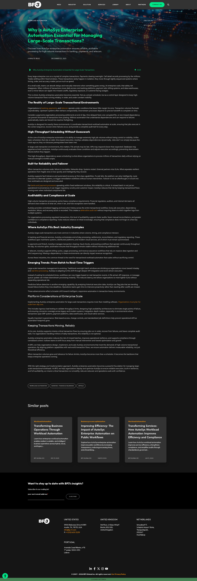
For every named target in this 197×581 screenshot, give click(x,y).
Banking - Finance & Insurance (63, 386)
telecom (64, 108)
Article (81, 386)
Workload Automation (38, 386)
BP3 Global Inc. (150, 25)
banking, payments (49, 108)
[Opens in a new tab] (90, 568)
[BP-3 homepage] (37, 4)
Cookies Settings (98, 579)
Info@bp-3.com (70, 530)
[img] (135, 70)
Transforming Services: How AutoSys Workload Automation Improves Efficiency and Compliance (145, 431)
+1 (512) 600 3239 (73, 532)
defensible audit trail (88, 210)
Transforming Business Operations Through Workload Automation (48, 429)
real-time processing (39, 271)
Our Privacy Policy (118, 574)
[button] (59, 4)
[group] (84, 70)
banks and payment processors (43, 185)
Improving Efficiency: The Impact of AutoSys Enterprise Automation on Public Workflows (97, 431)
